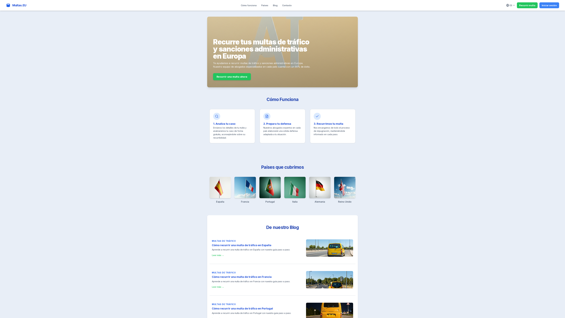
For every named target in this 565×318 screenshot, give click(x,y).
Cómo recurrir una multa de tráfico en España (241, 245)
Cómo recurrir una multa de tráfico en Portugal (242, 308)
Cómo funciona (249, 5)
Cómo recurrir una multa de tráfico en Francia (242, 276)
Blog (275, 5)
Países (264, 5)
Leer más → (218, 255)
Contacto (287, 5)
